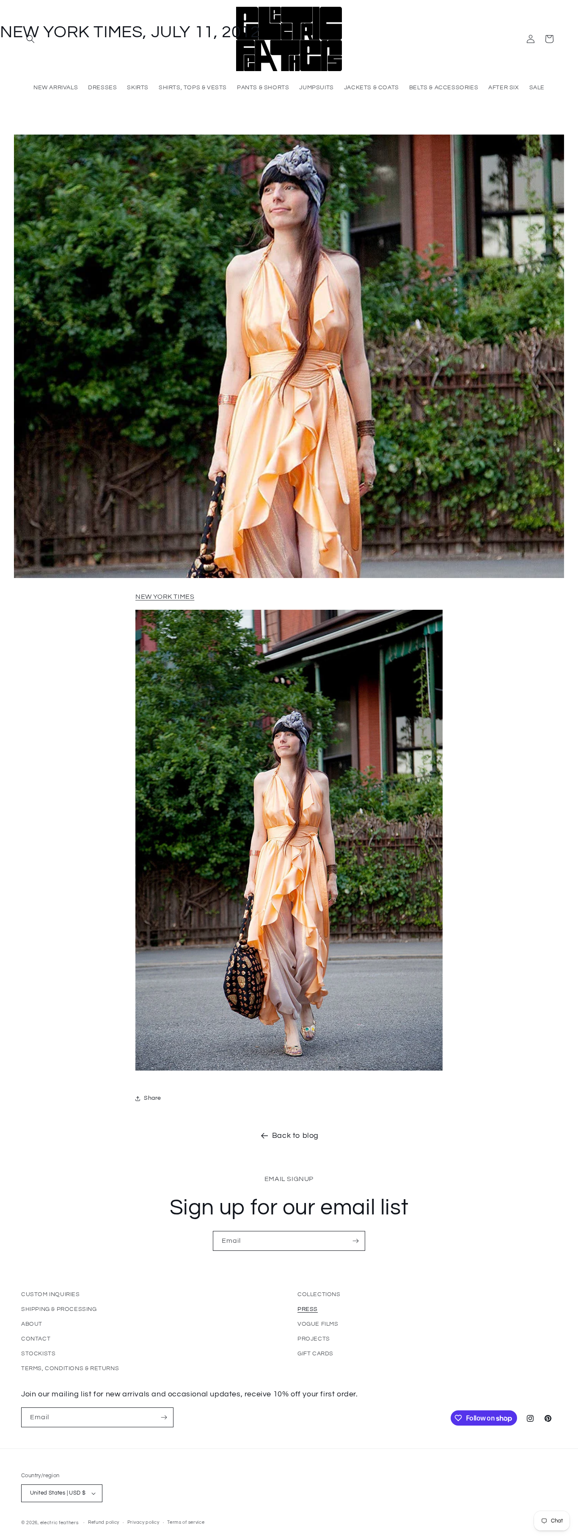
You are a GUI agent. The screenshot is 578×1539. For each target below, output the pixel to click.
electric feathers (59, 1522)
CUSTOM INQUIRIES (50, 1294)
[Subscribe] (355, 1241)
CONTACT (35, 1339)
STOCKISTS (38, 1354)
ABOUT (31, 1324)
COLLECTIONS (319, 1294)
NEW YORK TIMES (164, 596)
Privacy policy (143, 1522)
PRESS (307, 1309)
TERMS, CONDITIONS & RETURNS (70, 1368)
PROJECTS (313, 1339)
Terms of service (185, 1522)
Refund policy (103, 1522)
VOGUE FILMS (318, 1324)
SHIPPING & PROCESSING (59, 1309)
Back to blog (295, 1136)
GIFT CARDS (315, 1354)
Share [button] (152, 1098)
